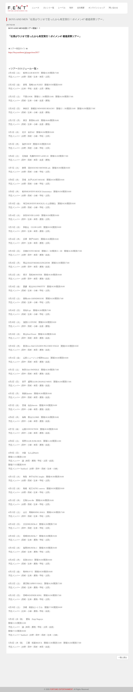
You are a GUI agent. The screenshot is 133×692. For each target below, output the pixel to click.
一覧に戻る (122, 657)
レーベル (61, 8)
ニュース (35, 8)
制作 (71, 8)
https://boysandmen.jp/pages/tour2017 (23, 52)
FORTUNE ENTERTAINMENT (61, 689)
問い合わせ (113, 8)
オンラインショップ (96, 8)
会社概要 (80, 8)
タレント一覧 (48, 8)
